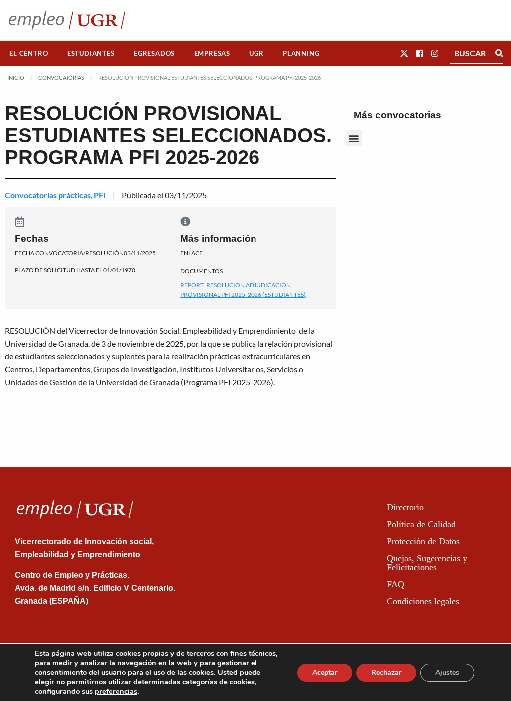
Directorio (405, 507)
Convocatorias (61, 77)
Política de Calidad (421, 524)
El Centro (28, 53)
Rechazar (386, 672)
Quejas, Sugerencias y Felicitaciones (427, 562)
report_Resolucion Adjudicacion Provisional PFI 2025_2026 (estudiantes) (243, 289)
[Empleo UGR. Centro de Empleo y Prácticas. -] (67, 20)
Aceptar (324, 672)
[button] (404, 53)
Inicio (15, 77)
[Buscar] (499, 53)
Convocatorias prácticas (48, 195)
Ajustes (447, 672)
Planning (301, 53)
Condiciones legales (423, 601)
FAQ (395, 584)
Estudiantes (91, 53)
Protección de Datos (423, 541)
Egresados (154, 53)
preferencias (116, 691)
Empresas (212, 53)
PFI (100, 195)
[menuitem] (29, 53)
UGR (256, 53)
